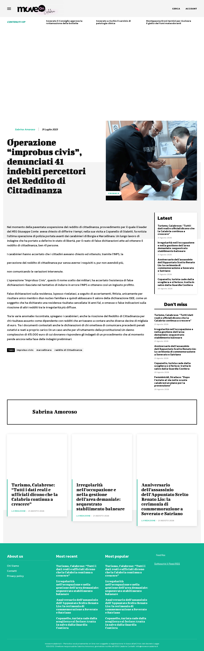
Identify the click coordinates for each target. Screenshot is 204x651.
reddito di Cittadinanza (68, 350)
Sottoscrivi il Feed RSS (167, 563)
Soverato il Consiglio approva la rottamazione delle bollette (64, 22)
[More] (94, 216)
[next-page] (196, 23)
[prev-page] (42, 23)
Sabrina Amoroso (25, 129)
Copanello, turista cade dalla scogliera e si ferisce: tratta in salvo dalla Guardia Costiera (176, 282)
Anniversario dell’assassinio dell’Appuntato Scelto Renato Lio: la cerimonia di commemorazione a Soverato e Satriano (176, 264)
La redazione (18, 510)
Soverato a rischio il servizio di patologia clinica (113, 22)
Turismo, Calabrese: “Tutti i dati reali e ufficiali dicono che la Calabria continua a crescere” (176, 230)
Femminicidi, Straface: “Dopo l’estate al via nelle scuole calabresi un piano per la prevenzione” (172, 381)
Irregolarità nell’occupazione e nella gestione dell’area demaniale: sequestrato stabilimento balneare (176, 247)
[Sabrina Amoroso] (10, 129)
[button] (176, 8)
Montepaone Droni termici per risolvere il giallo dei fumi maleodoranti (168, 22)
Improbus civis (25, 350)
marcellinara (43, 350)
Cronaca (113, 193)
